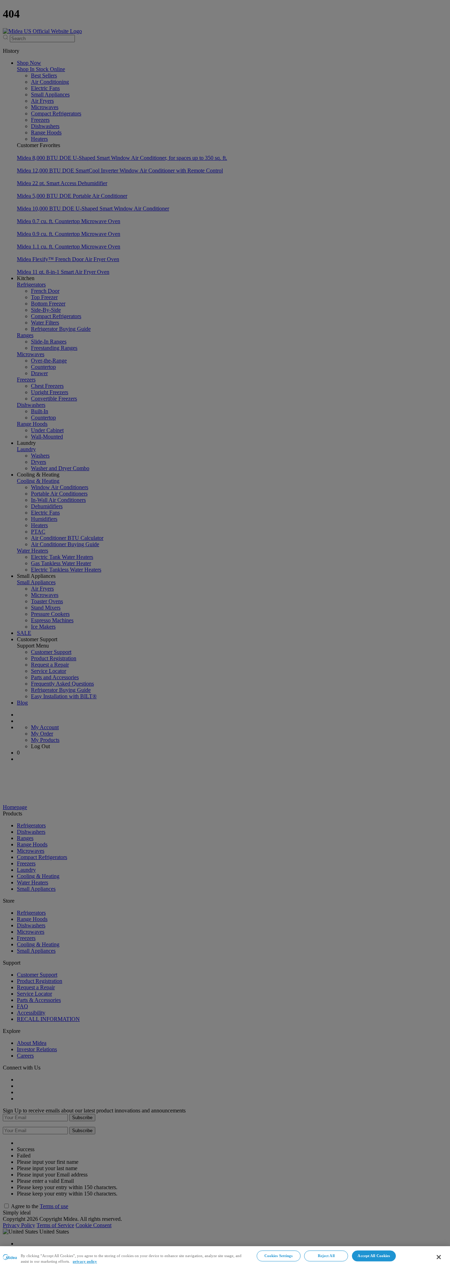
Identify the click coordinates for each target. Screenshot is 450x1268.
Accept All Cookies (374, 1256)
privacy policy (85, 1261)
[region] (225, 1257)
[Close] (438, 1257)
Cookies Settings (278, 1256)
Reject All (326, 1256)
